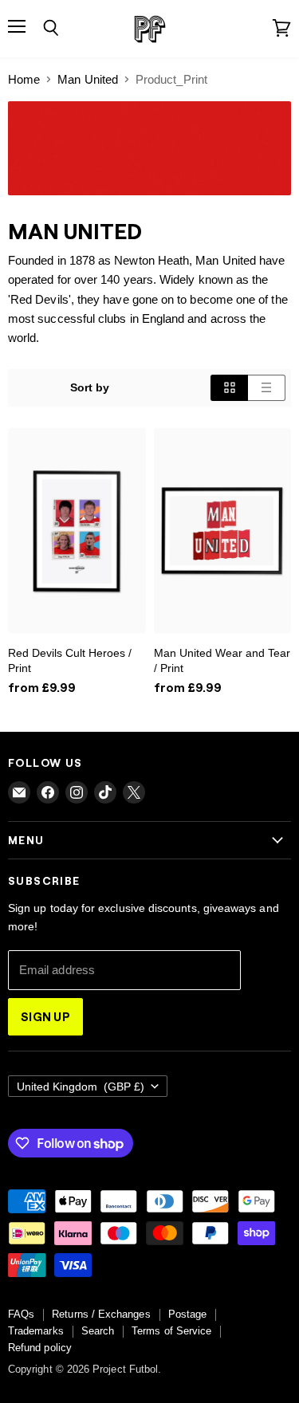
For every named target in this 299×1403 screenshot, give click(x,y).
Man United (87, 79)
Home (24, 79)
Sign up (45, 1016)
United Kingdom (80, 1086)
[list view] (266, 387)
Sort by (90, 387)
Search (97, 1331)
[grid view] (229, 387)
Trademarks (36, 1331)
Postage (187, 1314)
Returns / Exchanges (101, 1314)
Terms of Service (171, 1331)
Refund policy (40, 1348)
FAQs (21, 1314)
